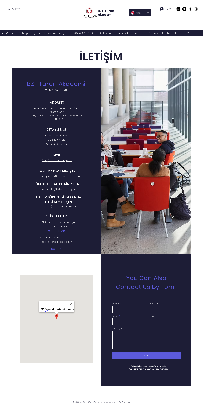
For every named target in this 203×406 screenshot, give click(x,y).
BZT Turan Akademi (106, 13)
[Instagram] (196, 9)
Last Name (155, 304)
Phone (153, 316)
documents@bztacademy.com (58, 189)
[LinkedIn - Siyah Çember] (178, 9)
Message (117, 328)
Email (115, 316)
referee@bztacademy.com (58, 206)
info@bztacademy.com (57, 160)
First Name (118, 304)
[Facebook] (190, 9)
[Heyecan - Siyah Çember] (184, 9)
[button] (57, 33)
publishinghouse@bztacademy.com (57, 176)
